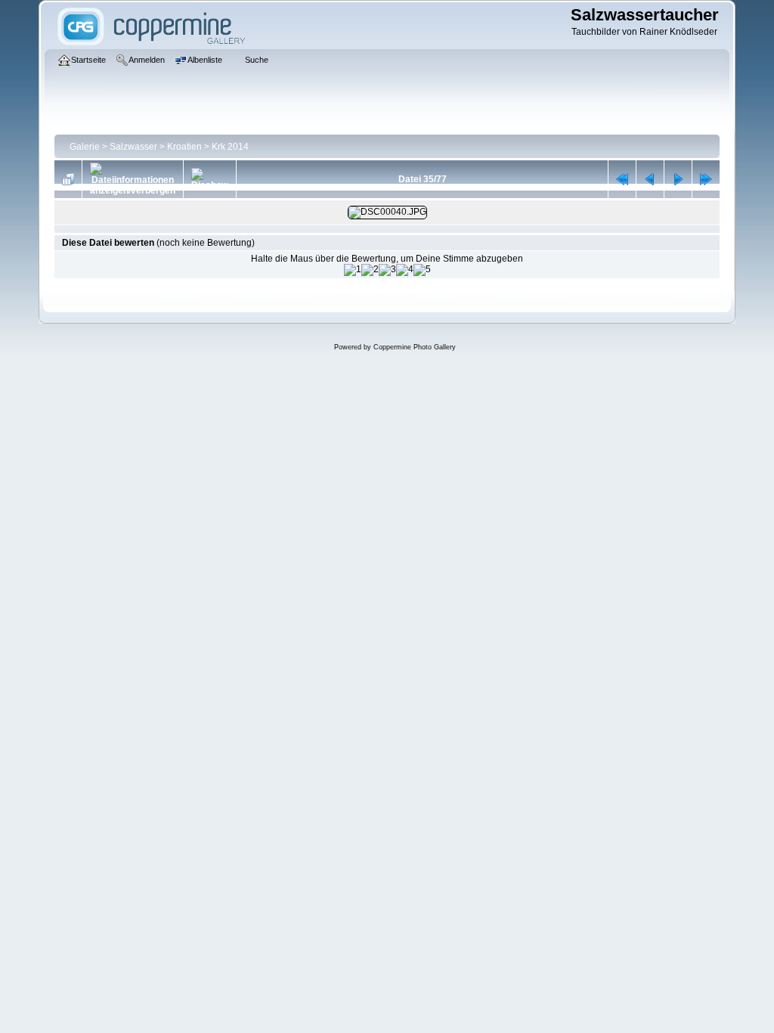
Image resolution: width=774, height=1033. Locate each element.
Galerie (85, 146)
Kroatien (184, 146)
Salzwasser (133, 146)
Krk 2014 (230, 146)
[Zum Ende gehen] (706, 179)
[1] (352, 270)
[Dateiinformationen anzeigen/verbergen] (132, 179)
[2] (370, 270)
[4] (404, 270)
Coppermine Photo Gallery (414, 347)
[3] (387, 270)
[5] (422, 270)
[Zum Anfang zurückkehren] (622, 179)
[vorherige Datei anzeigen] (650, 179)
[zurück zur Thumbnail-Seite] (68, 179)
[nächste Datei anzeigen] (678, 179)
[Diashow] (210, 179)
